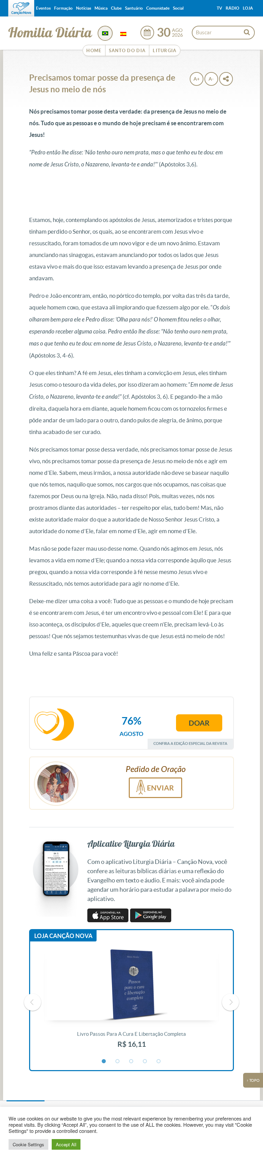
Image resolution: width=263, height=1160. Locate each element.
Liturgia (164, 50)
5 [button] (159, 1061)
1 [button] (104, 1061)
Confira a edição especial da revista (190, 743)
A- (211, 79)
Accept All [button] (66, 1144)
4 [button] (145, 1061)
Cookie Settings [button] (28, 1144)
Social (178, 8)
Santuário (134, 8)
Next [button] (230, 1002)
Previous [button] (32, 1002)
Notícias (83, 8)
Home (93, 50)
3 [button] (131, 1061)
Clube (116, 8)
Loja (248, 8)
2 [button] (118, 1061)
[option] (131, 1002)
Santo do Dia (127, 50)
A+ (196, 79)
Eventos (43, 8)
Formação (63, 8)
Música (101, 8)
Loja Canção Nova (63, 936)
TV (219, 8)
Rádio (232, 8)
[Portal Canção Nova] (21, 8)
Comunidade (158, 8)
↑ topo (253, 1080)
